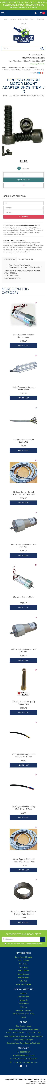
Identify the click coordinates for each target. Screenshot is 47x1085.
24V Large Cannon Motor (23, 597)
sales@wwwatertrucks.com (25, 1055)
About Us (13, 19)
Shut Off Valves (23, 960)
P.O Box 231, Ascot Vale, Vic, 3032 (25, 1062)
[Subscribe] (42, 939)
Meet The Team (23, 19)
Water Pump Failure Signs (23, 1040)
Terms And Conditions (23, 1010)
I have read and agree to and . (24, 943)
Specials (23, 23)
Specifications (26, 259)
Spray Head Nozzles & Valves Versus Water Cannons (23, 1036)
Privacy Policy (38, 943)
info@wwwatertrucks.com (33, 58)
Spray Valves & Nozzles (23, 957)
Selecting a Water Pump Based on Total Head (23, 1043)
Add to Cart (24, 180)
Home (5, 19)
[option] (23, 123)
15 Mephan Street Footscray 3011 (25, 1059)
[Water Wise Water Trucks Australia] (23, 35)
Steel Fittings (23, 967)
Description (9, 259)
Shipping (23, 1007)
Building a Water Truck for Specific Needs (23, 1029)
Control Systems (23, 974)
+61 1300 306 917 (36, 55)
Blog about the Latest (23, 1026)
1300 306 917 (25, 1052)
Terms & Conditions (26, 943)
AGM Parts (23, 981)
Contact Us (40, 19)
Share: (33, 73)
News (32, 19)
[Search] (42, 48)
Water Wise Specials (23, 984)
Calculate (24, 217)
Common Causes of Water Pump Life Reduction (23, 1033)
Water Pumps (23, 964)
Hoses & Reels (23, 977)
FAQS (23, 1017)
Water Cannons (23, 971)
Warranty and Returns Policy (23, 1014)
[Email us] (20, 1066)
